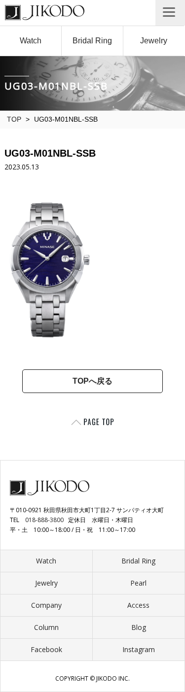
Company (46, 605)
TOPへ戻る (92, 381)
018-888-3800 (44, 520)
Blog (138, 627)
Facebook (46, 649)
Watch (30, 40)
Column (46, 627)
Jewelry (153, 40)
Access (138, 605)
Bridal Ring (92, 40)
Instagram (138, 649)
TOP (14, 119)
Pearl (138, 583)
